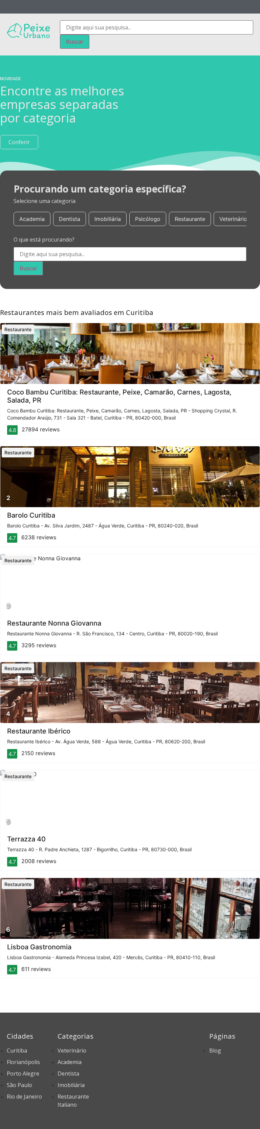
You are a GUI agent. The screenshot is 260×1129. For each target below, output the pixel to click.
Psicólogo (147, 219)
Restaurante (190, 219)
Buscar (75, 41)
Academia (32, 219)
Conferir (19, 142)
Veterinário (233, 219)
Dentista (69, 219)
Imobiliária (107, 219)
